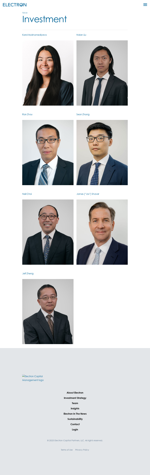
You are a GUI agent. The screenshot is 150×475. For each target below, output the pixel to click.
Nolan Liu (81, 34)
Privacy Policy (82, 450)
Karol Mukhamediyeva (34, 34)
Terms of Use (67, 450)
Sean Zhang (83, 114)
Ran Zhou (27, 114)
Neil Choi (27, 193)
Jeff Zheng (28, 273)
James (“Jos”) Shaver (87, 193)
